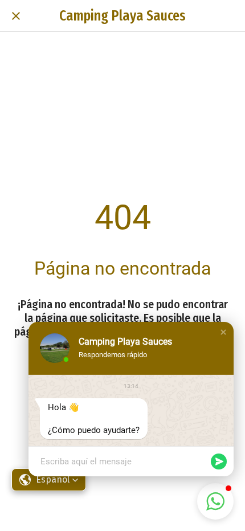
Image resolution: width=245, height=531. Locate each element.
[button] (223, 332)
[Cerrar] (16, 16)
